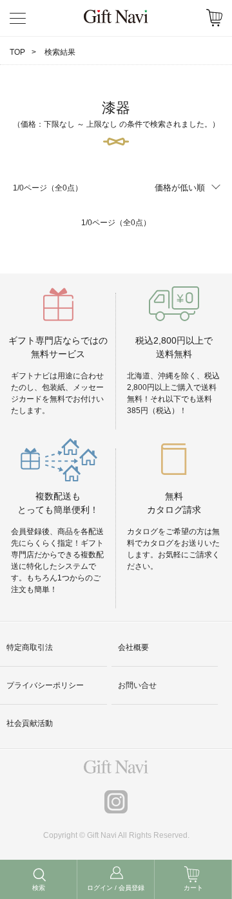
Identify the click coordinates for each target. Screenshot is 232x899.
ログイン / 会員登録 (115, 887)
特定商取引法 (29, 647)
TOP (17, 52)
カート (193, 887)
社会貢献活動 (29, 723)
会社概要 (133, 647)
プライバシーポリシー (45, 685)
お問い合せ (137, 685)
